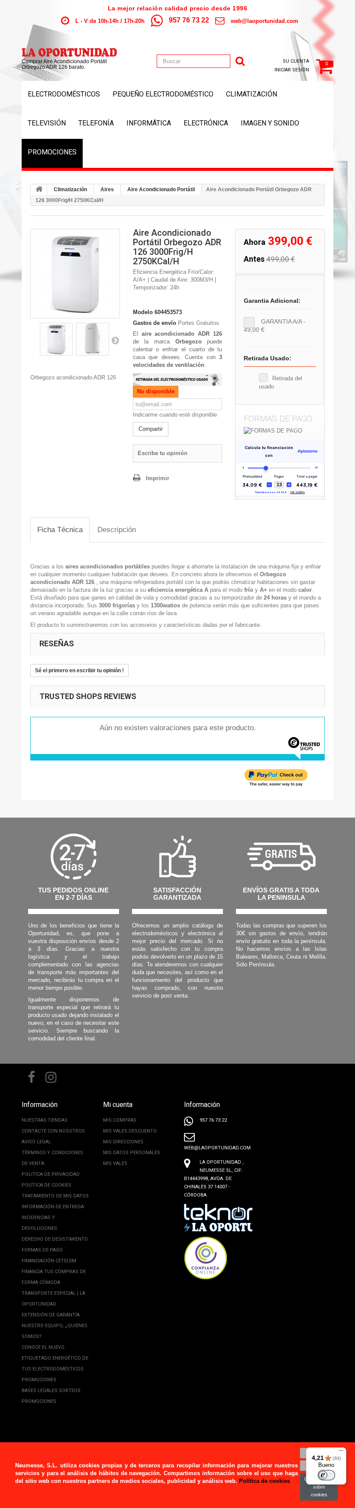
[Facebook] (31, 1076)
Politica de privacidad (51, 1174)
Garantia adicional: (272, 300)
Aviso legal (36, 1142)
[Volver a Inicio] (39, 190)
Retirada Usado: (267, 358)
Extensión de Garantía (51, 1315)
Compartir (151, 429)
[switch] (326, 1475)
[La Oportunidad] (69, 48)
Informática (148, 123)
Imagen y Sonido (270, 123)
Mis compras (119, 1120)
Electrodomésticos (64, 94)
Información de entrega (53, 1207)
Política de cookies (46, 1185)
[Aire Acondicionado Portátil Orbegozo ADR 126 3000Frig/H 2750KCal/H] (75, 273)
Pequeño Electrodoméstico (163, 94)
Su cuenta (296, 61)
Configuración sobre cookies (318, 1486)
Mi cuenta (117, 1105)
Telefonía (96, 123)
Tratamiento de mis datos (55, 1196)
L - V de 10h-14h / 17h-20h (110, 21)
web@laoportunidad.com (264, 21)
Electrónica (206, 123)
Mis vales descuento (130, 1131)
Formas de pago (42, 1250)
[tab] (60, 530)
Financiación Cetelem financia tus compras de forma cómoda (54, 1271)
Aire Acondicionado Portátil (161, 189)
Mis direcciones (123, 1142)
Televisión (47, 123)
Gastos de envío (154, 323)
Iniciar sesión (291, 70)
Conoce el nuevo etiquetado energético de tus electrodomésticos (55, 1358)
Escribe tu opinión (162, 453)
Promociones (52, 152)
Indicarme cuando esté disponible (175, 414)
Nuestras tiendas (45, 1120)
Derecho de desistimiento (55, 1239)
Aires (107, 189)
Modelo (143, 312)
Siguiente (115, 340)
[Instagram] (51, 1076)
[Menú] (341, 1452)
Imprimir (157, 478)
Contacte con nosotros (53, 1131)
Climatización (251, 94)
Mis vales (115, 1163)
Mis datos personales (131, 1152)
